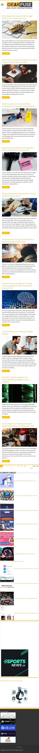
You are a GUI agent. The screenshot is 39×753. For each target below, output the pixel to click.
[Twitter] (21, 747)
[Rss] (18, 747)
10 (18, 466)
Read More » (6, 53)
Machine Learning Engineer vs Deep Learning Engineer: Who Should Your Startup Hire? (17, 285)
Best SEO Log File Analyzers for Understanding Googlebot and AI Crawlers (15, 379)
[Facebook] (19, 747)
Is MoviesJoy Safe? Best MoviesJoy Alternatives (26, 510)
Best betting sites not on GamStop (11, 681)
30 (24, 466)
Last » (31, 468)
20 (21, 466)
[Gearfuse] (19, 5)
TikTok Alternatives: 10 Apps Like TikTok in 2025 (26, 613)
